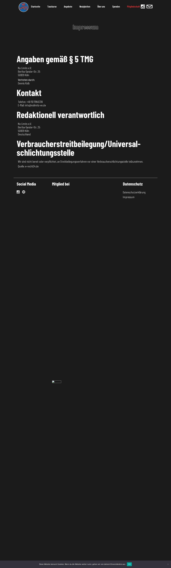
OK (129, 564)
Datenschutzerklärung (134, 192)
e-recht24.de (32, 166)
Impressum (129, 197)
